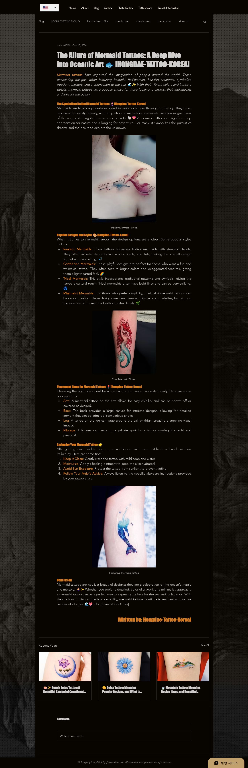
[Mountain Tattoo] (183, 666)
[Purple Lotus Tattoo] (65, 666)
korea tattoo (164, 21)
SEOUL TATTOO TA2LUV (65, 21)
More (182, 21)
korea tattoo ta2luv (97, 21)
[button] (204, 21)
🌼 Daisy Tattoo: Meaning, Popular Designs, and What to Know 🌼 (121, 690)
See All (205, 645)
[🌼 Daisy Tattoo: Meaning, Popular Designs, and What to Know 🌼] (124, 666)
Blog (41, 21)
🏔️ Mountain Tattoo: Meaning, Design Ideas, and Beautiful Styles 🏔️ (180, 690)
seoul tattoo (122, 21)
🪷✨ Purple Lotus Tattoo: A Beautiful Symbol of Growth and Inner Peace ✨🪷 (63, 690)
